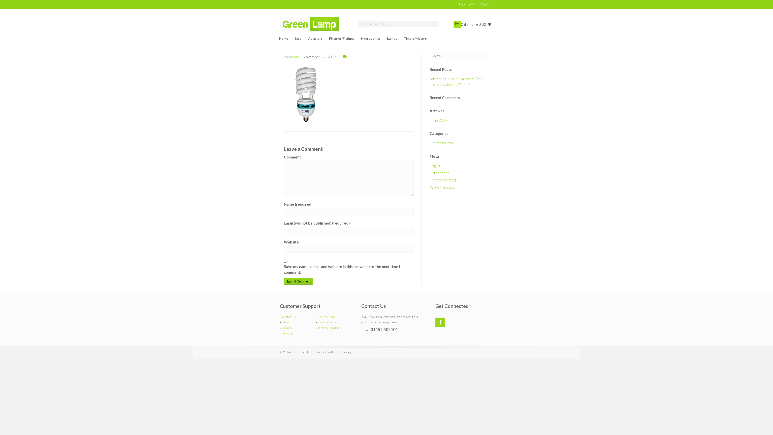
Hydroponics (370, 38)
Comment (292, 157)
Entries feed (440, 173)
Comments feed (443, 180)
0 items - (473, 24)
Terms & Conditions (330, 327)
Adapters (315, 38)
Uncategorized (442, 143)
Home (283, 38)
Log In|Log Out (467, 4)
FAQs (285, 322)
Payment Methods (329, 322)
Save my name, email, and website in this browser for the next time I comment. (342, 269)
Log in (435, 165)
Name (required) (298, 204)
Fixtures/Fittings (341, 38)
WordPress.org (442, 187)
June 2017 (438, 120)
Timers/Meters (415, 38)
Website (291, 242)
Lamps (392, 38)
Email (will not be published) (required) (317, 223)
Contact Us (289, 316)
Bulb (298, 38)
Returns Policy (326, 316)
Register (485, 4)
